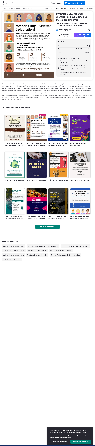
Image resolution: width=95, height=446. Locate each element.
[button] (64, 35)
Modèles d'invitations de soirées (37, 255)
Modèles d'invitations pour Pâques (13, 246)
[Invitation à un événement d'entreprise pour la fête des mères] (58, 128)
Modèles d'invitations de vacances (13, 250)
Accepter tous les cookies (80, 441)
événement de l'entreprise (44, 8)
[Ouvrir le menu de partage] (89, 30)
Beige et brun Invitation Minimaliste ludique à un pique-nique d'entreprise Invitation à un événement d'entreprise (15, 143)
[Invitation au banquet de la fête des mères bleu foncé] (37, 165)
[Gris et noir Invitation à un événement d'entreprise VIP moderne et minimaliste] (80, 165)
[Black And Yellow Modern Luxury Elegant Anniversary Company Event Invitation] (58, 201)
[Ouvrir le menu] (91, 3)
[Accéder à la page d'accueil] (10, 3)
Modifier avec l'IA (84, 35)
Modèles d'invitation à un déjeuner (61, 250)
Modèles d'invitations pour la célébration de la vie (43, 246)
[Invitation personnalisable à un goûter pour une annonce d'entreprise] (15, 165)
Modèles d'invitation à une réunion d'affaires (75, 246)
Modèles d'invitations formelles (37, 250)
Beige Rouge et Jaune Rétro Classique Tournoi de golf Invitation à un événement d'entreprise (58, 180)
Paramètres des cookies (59, 441)
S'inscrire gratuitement (74, 3)
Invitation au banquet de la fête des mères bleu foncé (37, 180)
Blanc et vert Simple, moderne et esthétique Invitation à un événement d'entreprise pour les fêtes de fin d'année (15, 216)
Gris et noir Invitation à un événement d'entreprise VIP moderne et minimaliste (80, 180)
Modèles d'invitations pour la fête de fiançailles (65, 255)
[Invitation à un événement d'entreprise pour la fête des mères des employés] (37, 128)
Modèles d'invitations (29, 8)
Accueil (4, 8)
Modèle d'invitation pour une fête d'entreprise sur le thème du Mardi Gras (80, 143)
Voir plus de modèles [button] (47, 226)
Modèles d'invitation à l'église (12, 259)
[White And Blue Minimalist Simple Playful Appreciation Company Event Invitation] (80, 201)
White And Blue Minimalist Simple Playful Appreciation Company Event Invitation (80, 216)
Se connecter (56, 3)
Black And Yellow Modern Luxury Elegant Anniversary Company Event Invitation (58, 216)
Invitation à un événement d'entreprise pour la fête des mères (58, 143)
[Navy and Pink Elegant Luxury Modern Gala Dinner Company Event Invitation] (37, 201)
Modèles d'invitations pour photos (13, 255)
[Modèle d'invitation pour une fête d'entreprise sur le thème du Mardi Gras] (80, 128)
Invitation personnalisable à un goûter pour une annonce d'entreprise (15, 180)
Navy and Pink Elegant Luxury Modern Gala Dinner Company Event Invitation (37, 216)
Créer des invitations (14, 8)
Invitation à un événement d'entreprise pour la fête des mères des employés (37, 143)
